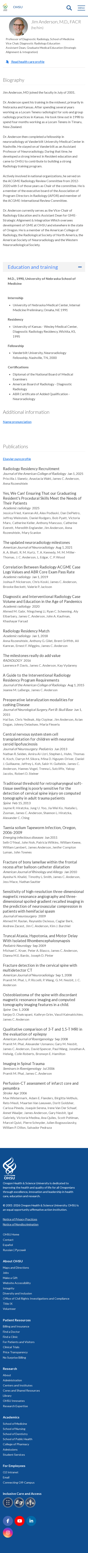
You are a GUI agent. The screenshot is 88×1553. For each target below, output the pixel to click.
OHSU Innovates (14, 1400)
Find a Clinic (10, 1337)
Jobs (6, 1272)
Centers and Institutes (18, 1385)
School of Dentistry (15, 1434)
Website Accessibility (17, 1283)
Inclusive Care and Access (22, 1493)
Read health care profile (27, 62)
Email (6, 1477)
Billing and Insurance (16, 1326)
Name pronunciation (17, 422)
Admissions (10, 1449)
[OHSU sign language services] (19, 1507)
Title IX (7, 1303)
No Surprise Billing (14, 1357)
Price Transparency (15, 1352)
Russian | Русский (14, 1250)
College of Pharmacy (16, 1444)
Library (7, 1395)
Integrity (8, 1288)
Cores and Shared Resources (21, 1390)
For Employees (14, 1466)
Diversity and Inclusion (17, 1293)
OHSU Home (11, 1234)
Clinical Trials (11, 1347)
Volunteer (9, 1308)
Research (10, 1368)
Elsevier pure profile (17, 459)
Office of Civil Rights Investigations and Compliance (36, 1298)
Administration (12, 1380)
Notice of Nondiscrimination (20, 1224)
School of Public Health (17, 1439)
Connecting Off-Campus (19, 1482)
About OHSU (13, 1261)
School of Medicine (15, 1423)
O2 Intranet (10, 1472)
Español (8, 1245)
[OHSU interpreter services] (31, 1507)
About (7, 1375)
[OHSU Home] (6, 7)
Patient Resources (17, 1320)
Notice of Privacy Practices (20, 1219)
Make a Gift (10, 1278)
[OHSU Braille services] (8, 1507)
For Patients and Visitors (19, 1342)
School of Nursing (14, 1428)
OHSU (18, 7)
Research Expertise (15, 1406)
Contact (8, 1239)
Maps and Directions (16, 1267)
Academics (11, 1417)
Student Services (14, 1454)
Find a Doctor (11, 1331)
